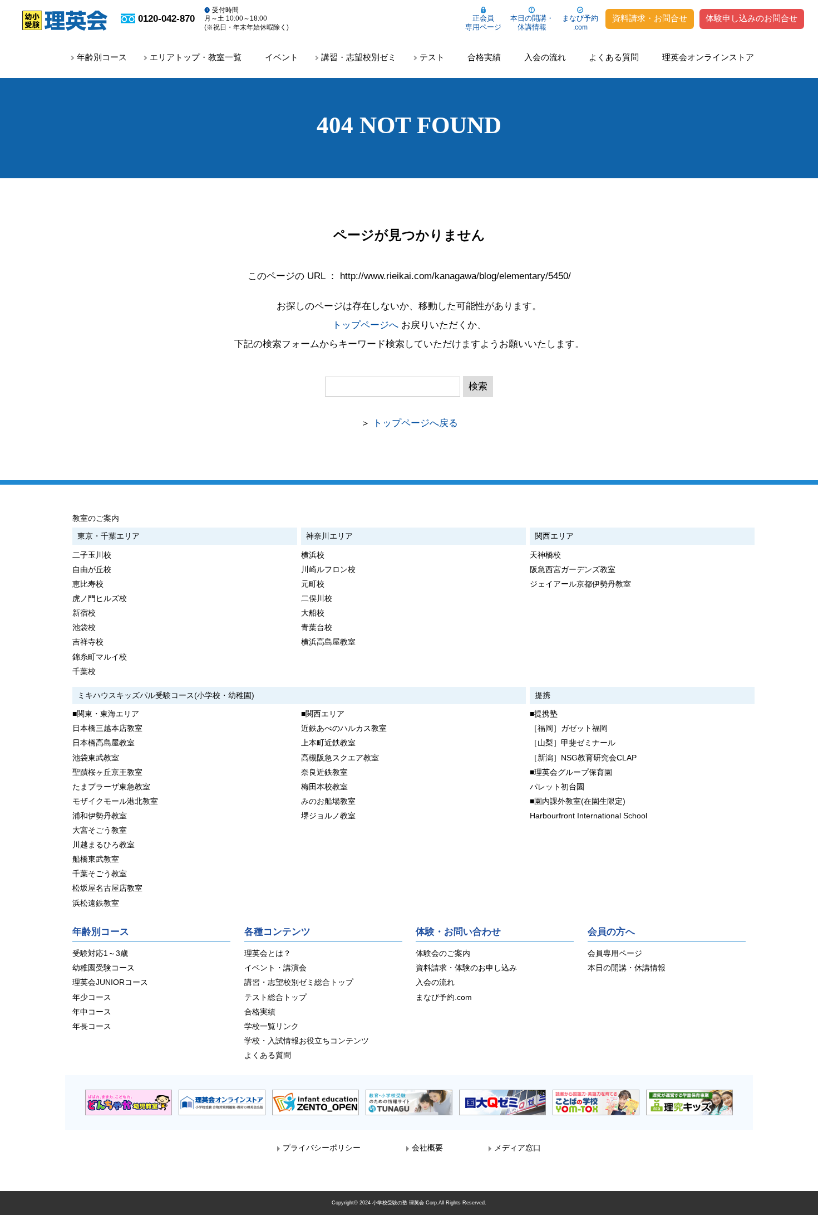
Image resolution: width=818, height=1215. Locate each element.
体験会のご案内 (443, 953)
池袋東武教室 (95, 758)
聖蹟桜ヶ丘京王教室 (107, 772)
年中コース (91, 1012)
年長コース (91, 1026)
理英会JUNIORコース (110, 982)
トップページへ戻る (415, 423)
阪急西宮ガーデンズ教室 (572, 569)
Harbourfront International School (588, 816)
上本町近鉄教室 (328, 743)
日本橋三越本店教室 (107, 728)
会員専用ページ (615, 953)
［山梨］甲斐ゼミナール (572, 743)
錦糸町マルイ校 (99, 657)
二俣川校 (316, 598)
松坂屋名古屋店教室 (107, 888)
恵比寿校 (88, 584)
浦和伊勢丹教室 (99, 816)
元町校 (312, 584)
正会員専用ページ (483, 22)
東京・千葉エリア (108, 535)
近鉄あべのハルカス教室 (344, 728)
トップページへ (365, 325)
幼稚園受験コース (103, 968)
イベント (281, 57)
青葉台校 (316, 627)
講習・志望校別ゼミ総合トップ (298, 982)
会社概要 (427, 1148)
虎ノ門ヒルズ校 (99, 598)
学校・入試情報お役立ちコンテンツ (306, 1041)
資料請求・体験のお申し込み (466, 968)
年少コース (91, 997)
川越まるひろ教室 (103, 845)
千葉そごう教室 (99, 874)
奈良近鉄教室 (324, 772)
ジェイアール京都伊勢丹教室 (580, 584)
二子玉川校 (91, 555)
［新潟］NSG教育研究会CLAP (583, 758)
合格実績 (484, 57)
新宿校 (84, 613)
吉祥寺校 (88, 642)
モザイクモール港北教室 (115, 801)
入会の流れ (545, 57)
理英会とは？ (267, 953)
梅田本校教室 (324, 787)
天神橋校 (545, 555)
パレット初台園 (557, 787)
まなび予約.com (444, 997)
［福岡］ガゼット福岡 (569, 728)
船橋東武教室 (95, 859)
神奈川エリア (329, 535)
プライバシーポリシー (322, 1148)
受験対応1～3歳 (100, 953)
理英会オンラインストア (708, 57)
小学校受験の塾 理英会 (398, 1202)
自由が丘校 (91, 569)
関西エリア (554, 535)
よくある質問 (614, 57)
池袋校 (84, 627)
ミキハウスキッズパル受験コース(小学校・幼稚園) (165, 695)
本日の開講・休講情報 (532, 22)
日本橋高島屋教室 (103, 743)
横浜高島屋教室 (328, 642)
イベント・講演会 (275, 968)
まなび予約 (580, 22)
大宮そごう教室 (99, 830)
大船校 (312, 613)
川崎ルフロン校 (328, 569)
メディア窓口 (517, 1148)
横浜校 (312, 555)
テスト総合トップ (275, 997)
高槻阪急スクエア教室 (340, 758)
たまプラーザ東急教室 (111, 787)
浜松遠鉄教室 (95, 903)
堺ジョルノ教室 (328, 816)
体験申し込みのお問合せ (751, 18)
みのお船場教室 (328, 801)
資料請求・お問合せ (649, 18)
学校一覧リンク (271, 1026)
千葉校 (84, 671)
